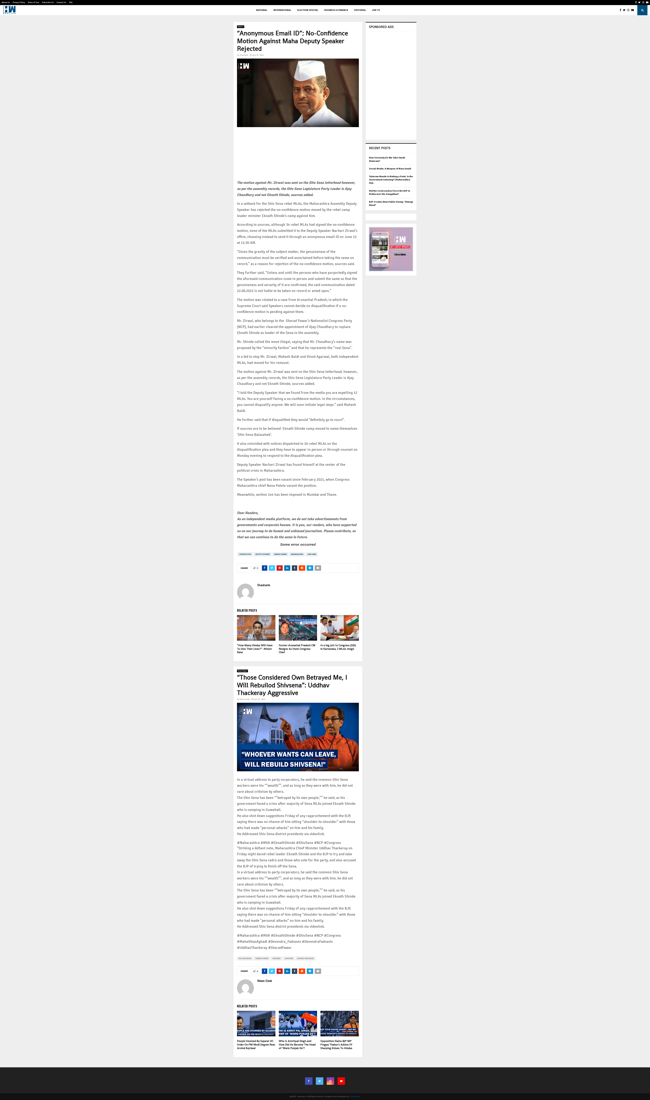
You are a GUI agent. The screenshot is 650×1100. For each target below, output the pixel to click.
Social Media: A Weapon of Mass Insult (390, 168)
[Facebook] (621, 10)
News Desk (245, 699)
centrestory (245, 554)
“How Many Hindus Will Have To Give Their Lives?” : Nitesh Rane (255, 649)
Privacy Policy (19, 2)
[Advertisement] (298, 156)
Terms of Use (33, 2)
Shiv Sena (311, 554)
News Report (242, 671)
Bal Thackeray (245, 958)
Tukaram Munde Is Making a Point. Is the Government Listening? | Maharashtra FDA (391, 179)
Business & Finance (336, 10)
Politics (240, 27)
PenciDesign (355, 1096)
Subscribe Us (48, 2)
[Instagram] (629, 10)
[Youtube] (633, 10)
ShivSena (289, 958)
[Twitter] (625, 10)
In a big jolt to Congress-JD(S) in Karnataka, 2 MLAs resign (338, 647)
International (282, 10)
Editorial (360, 10)
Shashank (244, 55)
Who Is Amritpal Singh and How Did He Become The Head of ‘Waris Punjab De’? (297, 1044)
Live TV (376, 10)
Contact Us (61, 2)
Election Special (307, 10)
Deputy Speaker (262, 554)
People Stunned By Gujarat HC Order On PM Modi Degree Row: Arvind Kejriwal (256, 1044)
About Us (6, 2)
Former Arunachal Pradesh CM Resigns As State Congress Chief (297, 649)
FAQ (70, 2)
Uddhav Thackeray (305, 958)
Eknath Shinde (280, 554)
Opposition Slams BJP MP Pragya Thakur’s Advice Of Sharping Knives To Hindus (336, 1044)
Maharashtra (297, 554)
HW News (276, 958)
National (261, 10)
